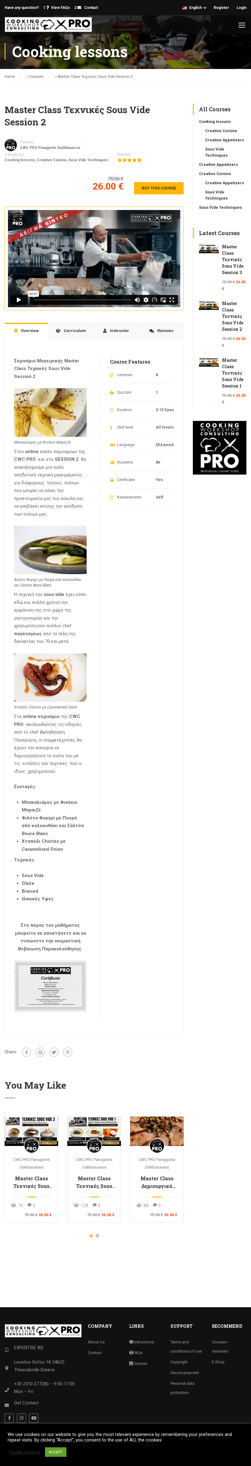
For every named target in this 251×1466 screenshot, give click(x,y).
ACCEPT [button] (56, 1452)
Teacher (27, 142)
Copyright (179, 1362)
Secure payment (184, 1372)
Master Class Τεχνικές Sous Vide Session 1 (94, 1182)
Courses (36, 76)
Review (124, 154)
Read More (31, 1131)
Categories (14, 154)
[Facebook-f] (9, 1418)
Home (10, 76)
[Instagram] (21, 1418)
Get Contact (26, 1403)
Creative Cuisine (51, 160)
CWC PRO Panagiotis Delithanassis (50, 148)
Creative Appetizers (224, 140)
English (195, 8)
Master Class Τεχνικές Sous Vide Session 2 (232, 316)
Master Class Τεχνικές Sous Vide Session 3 (31, 1182)
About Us (96, 1342)
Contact (90, 8)
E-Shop (218, 1362)
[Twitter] (53, 1052)
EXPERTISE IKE (29, 1347)
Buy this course (159, 188)
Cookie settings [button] (24, 1452)
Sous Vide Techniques (88, 160)
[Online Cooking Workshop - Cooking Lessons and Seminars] (48, 24)
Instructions (143, 1342)
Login (241, 8)
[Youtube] (33, 1418)
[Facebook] (26, 1052)
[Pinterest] (67, 1052)
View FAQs (60, 8)
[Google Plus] (40, 1052)
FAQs (138, 1352)
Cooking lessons (20, 160)
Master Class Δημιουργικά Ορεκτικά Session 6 (157, 1182)
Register (221, 8)
